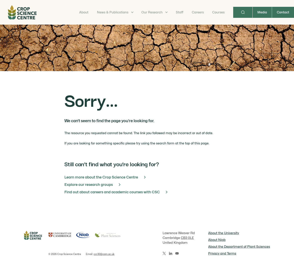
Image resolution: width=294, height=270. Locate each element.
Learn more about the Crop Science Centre (101, 177)
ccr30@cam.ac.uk (104, 254)
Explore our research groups (88, 184)
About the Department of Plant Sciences (239, 247)
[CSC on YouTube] (177, 253)
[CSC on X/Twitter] (164, 253)
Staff (179, 12)
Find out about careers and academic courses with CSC (112, 192)
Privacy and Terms (222, 253)
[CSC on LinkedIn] (170, 253)
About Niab (217, 240)
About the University (223, 233)
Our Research (152, 12)
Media (262, 12)
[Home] (22, 12)
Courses (218, 12)
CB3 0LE (187, 238)
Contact (283, 12)
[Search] (242, 12)
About (83, 12)
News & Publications (112, 12)
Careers (198, 12)
